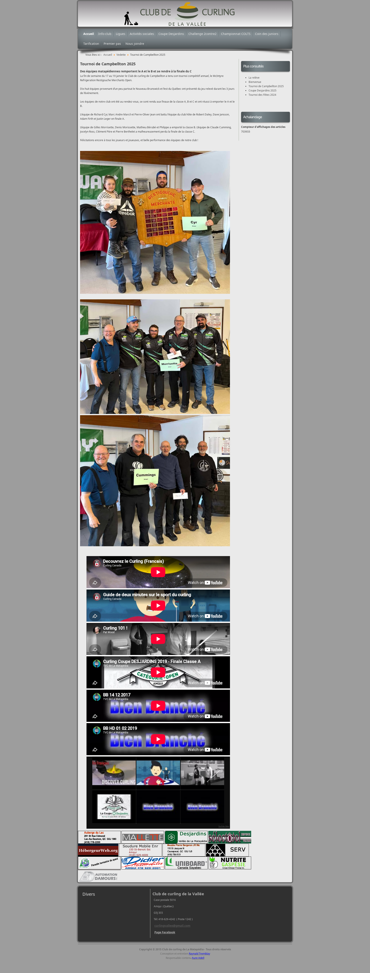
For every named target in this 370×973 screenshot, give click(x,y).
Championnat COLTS (236, 34)
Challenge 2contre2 (202, 34)
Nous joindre (134, 44)
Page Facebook (164, 932)
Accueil (88, 34)
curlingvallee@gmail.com (172, 926)
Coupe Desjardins (171, 34)
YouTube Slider (223, 826)
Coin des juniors (266, 34)
